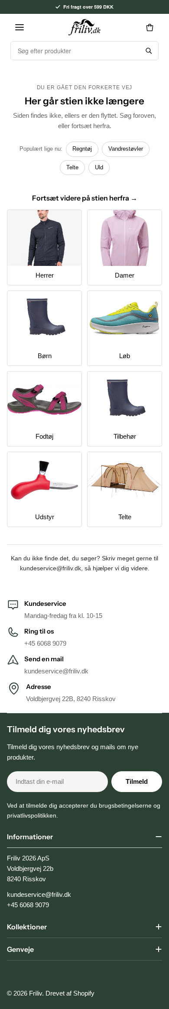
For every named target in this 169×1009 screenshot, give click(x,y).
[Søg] (148, 51)
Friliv (35, 993)
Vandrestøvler (125, 149)
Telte (72, 167)
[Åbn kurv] (149, 27)
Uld (99, 167)
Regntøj (82, 149)
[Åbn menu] (19, 27)
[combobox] (75, 51)
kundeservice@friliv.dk (50, 568)
